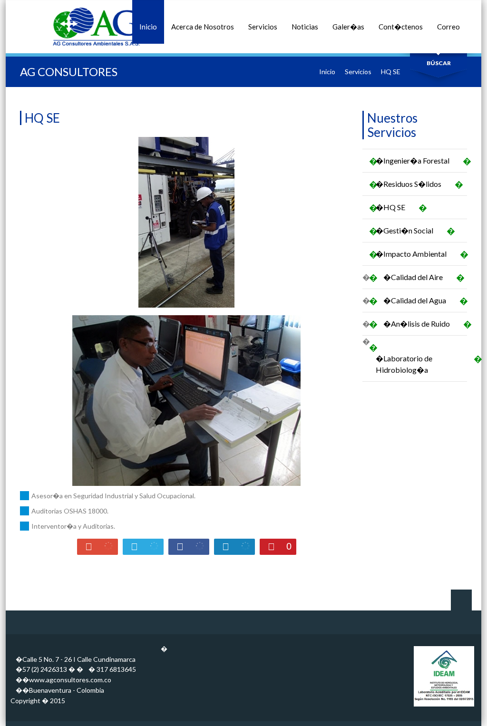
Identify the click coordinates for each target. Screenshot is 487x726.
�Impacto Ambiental (414, 254)
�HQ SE (394, 208)
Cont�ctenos (401, 26)
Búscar (439, 63)
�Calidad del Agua (418, 301)
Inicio (148, 26)
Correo (448, 26)
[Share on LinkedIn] (234, 547)
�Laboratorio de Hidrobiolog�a (421, 364)
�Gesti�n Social (408, 231)
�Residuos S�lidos (412, 184)
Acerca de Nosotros (202, 26)
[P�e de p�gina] (444, 706)
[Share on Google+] (97, 547)
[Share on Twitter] (143, 547)
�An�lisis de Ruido (420, 324)
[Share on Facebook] (188, 547)
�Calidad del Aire (416, 277)
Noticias (305, 26)
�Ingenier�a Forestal (416, 161)
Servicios (262, 26)
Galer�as (348, 26)
